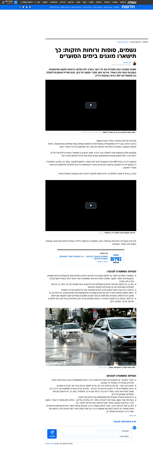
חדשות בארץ (97, 7)
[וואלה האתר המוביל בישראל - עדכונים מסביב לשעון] (132, 2)
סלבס (91, 2)
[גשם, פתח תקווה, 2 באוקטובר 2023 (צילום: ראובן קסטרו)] (90, 339)
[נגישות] (3, 2)
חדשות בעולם (76, 7)
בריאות (71, 2)
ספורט (114, 2)
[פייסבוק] (20, 7)
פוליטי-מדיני (87, 7)
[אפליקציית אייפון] (26, 7)
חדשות (123, 2)
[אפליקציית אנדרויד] (30, 7)
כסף (84, 2)
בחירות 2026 (65, 7)
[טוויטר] (23, 7)
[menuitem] (121, 2)
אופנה (45, 2)
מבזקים (116, 7)
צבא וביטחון (108, 7)
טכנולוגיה (53, 2)
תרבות (98, 2)
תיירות (62, 2)
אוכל (78, 2)
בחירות (107, 2)
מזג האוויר (132, 415)
